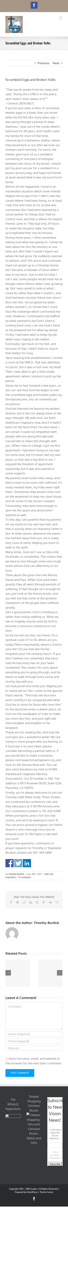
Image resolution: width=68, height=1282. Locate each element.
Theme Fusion (46, 1192)
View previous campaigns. (55, 1155)
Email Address (55, 1137)
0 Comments (24, 877)
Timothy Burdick (16, 874)
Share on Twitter (18, 863)
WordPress (32, 1192)
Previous (43, 63)
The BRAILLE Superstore (12, 1104)
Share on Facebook (9, 863)
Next (56, 63)
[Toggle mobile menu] (61, 18)
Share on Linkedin (27, 863)
